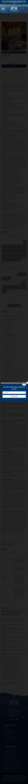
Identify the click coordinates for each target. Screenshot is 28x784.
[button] (3, 9)
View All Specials (6, 2)
